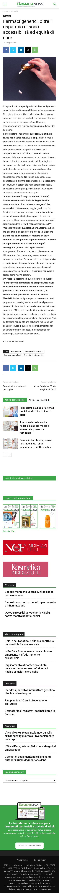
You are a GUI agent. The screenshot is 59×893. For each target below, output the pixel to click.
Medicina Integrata (14, 634)
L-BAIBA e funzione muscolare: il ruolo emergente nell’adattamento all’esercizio (28, 655)
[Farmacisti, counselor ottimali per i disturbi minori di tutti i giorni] (10, 411)
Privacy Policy (22, 860)
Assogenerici (16, 351)
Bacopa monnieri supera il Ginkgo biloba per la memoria (29, 593)
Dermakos (10, 683)
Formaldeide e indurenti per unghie (14, 388)
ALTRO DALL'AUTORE (39, 400)
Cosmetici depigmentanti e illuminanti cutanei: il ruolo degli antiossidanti (28, 758)
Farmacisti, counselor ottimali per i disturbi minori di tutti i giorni (37, 411)
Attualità (14, 11)
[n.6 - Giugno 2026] (47, 516)
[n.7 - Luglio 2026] (29, 516)
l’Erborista (9, 585)
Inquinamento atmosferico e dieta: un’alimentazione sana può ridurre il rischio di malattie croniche (26, 668)
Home (5, 11)
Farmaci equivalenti (12, 355)
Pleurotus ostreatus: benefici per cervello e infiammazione (30, 604)
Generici (27, 355)
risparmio (38, 355)
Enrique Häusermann (34, 351)
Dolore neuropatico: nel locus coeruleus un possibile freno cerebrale (29, 642)
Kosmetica (10, 726)
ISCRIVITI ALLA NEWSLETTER (29, 845)
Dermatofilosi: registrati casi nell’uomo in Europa (30, 712)
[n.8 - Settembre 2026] (11, 516)
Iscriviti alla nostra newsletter (19, 478)
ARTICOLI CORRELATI (15, 400)
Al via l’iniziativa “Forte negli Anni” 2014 (45, 388)
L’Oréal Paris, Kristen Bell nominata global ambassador (30, 748)
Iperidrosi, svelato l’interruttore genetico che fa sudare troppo (30, 691)
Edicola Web (9, 531)
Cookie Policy (40, 860)
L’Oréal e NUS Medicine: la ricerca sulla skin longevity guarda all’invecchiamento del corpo (29, 736)
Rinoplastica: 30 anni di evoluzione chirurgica (26, 702)
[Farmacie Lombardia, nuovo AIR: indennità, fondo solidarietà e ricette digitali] (10, 443)
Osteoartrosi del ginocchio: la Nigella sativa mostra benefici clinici (27, 614)
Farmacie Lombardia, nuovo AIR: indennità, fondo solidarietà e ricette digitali (36, 444)
